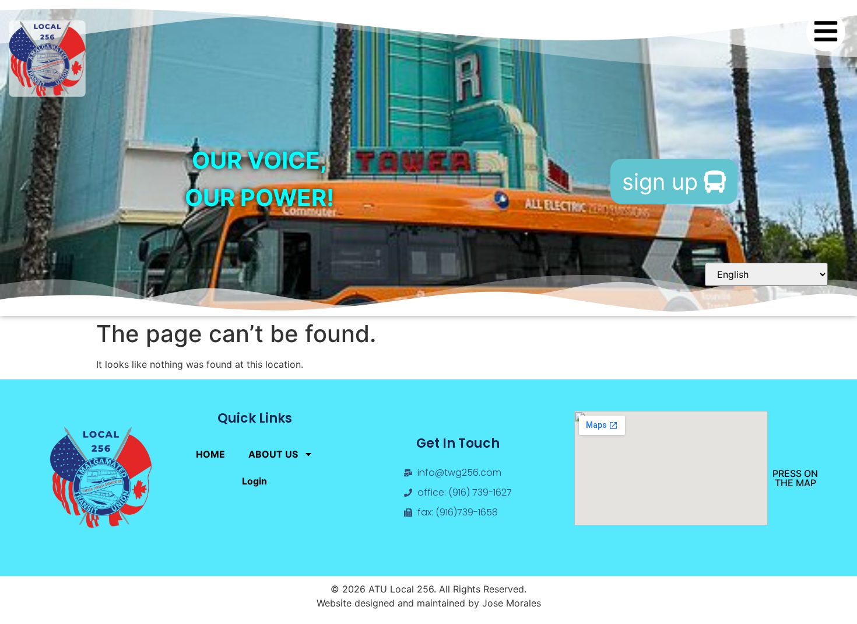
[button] (826, 31)
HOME (210, 454)
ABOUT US (273, 454)
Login (254, 481)
